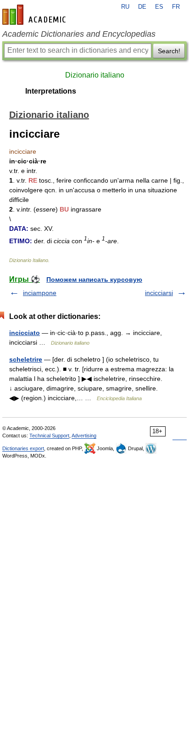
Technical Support (49, 435)
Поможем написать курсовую (94, 279)
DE (142, 7)
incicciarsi (159, 292)
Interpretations (50, 91)
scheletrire (25, 359)
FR (176, 7)
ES (159, 7)
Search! (169, 51)
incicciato (24, 332)
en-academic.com (35, 15)
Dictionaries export (23, 448)
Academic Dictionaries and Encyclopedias (79, 34)
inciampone (39, 292)
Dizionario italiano (94, 75)
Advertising (84, 435)
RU (125, 7)
